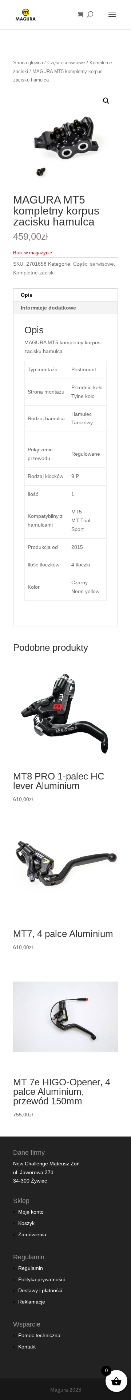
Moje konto (31, 1212)
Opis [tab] (26, 295)
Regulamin (30, 1268)
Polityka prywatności (41, 1279)
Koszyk (26, 1223)
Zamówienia (32, 1234)
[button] (106, 100)
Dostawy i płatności (40, 1290)
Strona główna (28, 62)
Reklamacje (31, 1302)
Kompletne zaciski (34, 273)
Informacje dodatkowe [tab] (48, 308)
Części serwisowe (66, 62)
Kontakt (27, 1347)
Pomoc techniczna (39, 1335)
